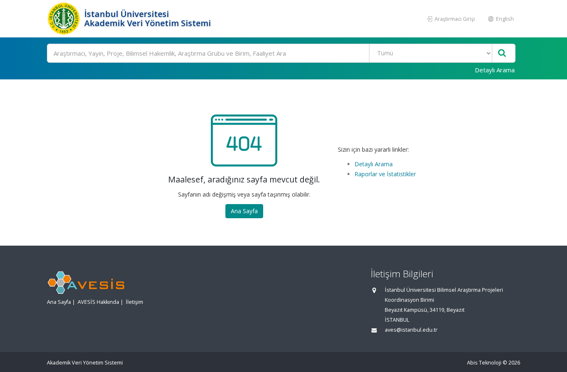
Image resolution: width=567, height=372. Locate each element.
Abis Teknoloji (484, 362)
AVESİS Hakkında (98, 301)
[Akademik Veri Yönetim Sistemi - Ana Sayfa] (64, 18)
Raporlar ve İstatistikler (385, 174)
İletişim (134, 301)
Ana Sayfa (244, 211)
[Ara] (502, 53)
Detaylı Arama (495, 70)
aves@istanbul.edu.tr (411, 329)
